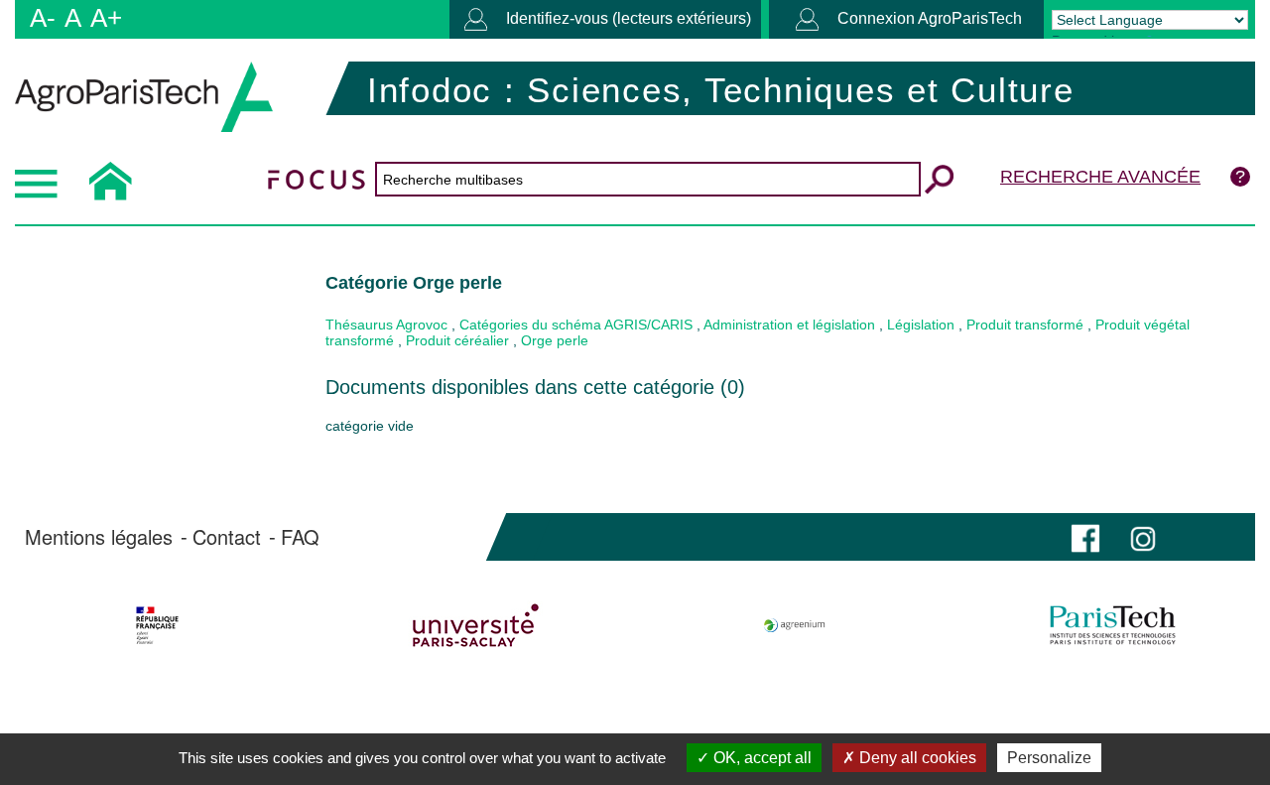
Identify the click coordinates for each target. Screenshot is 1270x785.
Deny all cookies (915, 757)
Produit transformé (1024, 324)
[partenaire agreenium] (795, 625)
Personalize (1049, 757)
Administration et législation (789, 324)
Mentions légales (99, 537)
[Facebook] (1085, 536)
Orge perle (554, 340)
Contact (226, 537)
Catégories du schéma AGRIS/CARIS (576, 324)
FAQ (300, 537)
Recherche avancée (1100, 177)
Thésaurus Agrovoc (386, 324)
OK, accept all (760, 757)
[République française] (157, 625)
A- (43, 18)
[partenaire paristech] (1113, 625)
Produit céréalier (457, 340)
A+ (106, 18)
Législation (920, 324)
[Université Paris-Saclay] (475, 625)
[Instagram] (1143, 536)
